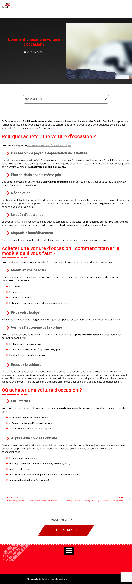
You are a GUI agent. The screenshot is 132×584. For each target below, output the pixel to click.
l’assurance (20, 221)
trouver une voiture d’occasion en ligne (49, 145)
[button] (122, 5)
